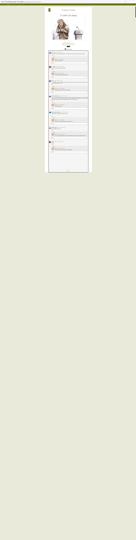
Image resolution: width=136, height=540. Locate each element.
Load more (68, 170)
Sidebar (15, 4)
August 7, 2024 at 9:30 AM (60, 119)
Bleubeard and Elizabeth (56, 112)
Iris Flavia (53, 66)
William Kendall (54, 127)
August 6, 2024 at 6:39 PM (60, 59)
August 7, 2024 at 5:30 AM (63, 95)
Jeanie (53, 141)
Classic (2, 4)
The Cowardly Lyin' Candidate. (68, 10)
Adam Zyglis (67, 44)
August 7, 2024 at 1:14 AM (58, 80)
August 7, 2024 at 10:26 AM (60, 133)
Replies (54, 57)
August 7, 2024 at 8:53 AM (60, 88)
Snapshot (19, 4)
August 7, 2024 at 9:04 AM (60, 104)
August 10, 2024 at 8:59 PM (60, 148)
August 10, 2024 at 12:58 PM (58, 141)
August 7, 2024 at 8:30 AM (60, 73)
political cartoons (72, 44)
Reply (52, 55)
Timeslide (23, 4)
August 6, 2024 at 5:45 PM (58, 52)
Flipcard (5, 4)
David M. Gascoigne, (55, 95)
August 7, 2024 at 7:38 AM (64, 112)
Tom (73, 43)
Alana (52, 52)
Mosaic (12, 4)
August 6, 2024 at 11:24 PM (59, 66)
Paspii (53, 80)
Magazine (8, 4)
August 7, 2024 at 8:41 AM (61, 127)
